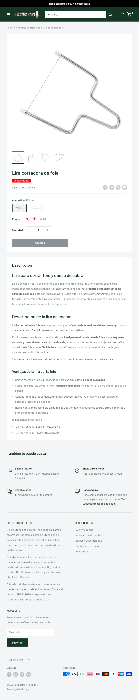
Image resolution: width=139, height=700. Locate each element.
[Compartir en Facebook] (105, 187)
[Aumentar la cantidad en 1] (47, 230)
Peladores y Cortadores (28, 27)
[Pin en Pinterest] (111, 187)
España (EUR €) (16, 659)
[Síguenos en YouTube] (28, 674)
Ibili (14, 187)
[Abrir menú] (8, 14)
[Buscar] (110, 14)
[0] (129, 14)
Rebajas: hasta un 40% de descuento (69, 3)
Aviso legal (81, 551)
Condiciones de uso (87, 546)
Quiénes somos (84, 529)
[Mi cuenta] (122, 14)
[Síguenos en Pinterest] (22, 674)
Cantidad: (18, 230)
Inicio (10, 27)
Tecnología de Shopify (18, 689)
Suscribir (17, 642)
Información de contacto (89, 534)
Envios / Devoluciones (88, 540)
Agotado (40, 242)
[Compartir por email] (124, 187)
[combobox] (75, 14)
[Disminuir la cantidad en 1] (29, 230)
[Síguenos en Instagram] (15, 674)
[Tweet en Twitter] (118, 187)
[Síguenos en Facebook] (9, 674)
